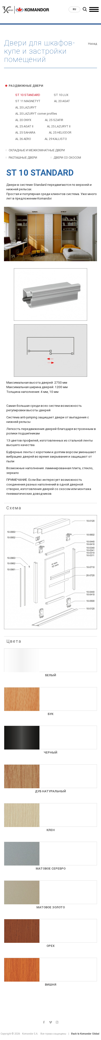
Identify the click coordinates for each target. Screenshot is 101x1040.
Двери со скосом (67, 157)
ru (74, 9)
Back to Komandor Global (85, 1033)
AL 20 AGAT (62, 101)
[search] (85, 10)
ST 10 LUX (61, 95)
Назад (92, 43)
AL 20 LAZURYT (26, 107)
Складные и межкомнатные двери (37, 150)
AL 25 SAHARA (25, 132)
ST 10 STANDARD (27, 95)
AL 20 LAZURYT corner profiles (36, 113)
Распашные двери (23, 157)
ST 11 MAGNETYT (27, 101)
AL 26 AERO (23, 139)
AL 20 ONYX (23, 120)
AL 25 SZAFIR (54, 120)
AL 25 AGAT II (24, 126)
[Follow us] (44, 1022)
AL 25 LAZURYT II (58, 126)
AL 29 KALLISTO (56, 139)
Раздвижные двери (26, 85)
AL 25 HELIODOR (60, 132)
